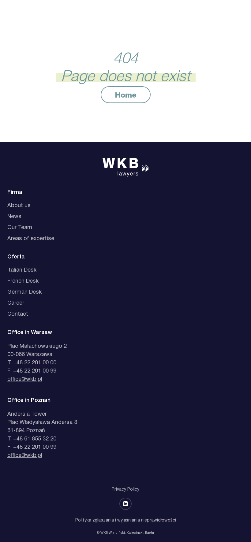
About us (19, 205)
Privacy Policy (125, 490)
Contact (17, 314)
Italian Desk (21, 270)
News (14, 216)
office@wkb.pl (24, 379)
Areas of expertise (30, 238)
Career (15, 303)
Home (126, 95)
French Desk (23, 281)
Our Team (19, 227)
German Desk (24, 292)
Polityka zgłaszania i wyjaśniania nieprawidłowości (125, 520)
